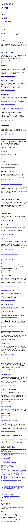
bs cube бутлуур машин (6, 459)
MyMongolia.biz (5, 94)
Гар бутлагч (4, 40)
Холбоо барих (7, 21)
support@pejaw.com (8, 4)
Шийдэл (6, 17)
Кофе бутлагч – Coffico (7, 52)
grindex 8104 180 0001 (6, 461)
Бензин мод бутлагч (6, 359)
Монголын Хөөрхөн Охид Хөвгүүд (10, 171)
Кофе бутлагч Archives (7, 304)
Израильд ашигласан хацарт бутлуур (10, 474)
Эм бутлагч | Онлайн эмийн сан (9, 254)
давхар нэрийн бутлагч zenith (8, 389)
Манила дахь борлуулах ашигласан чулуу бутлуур (13, 453)
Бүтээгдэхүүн (7, 15)
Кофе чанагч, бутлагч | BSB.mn (9, 420)
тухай (5, 19)
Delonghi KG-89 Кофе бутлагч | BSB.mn (11, 199)
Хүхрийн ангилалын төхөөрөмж (9, 462)
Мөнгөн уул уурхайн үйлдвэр (11, 488)
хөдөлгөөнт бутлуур (6, 455)
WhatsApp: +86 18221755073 (8, 48)
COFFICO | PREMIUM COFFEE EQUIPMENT (13, 139)
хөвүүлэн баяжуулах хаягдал (8, 466)
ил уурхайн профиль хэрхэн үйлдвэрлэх (11, 480)
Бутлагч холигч (5, 125)
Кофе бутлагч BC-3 (6, 374)
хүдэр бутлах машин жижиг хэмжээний (11, 476)
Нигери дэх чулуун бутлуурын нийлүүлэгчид (12, 473)
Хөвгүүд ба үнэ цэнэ (6, 213)
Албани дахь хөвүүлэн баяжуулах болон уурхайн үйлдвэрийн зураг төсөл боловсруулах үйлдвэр (13, 471)
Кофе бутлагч (4, 238)
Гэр (4, 14)
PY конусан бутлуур (9, 497)
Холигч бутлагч (5, 343)
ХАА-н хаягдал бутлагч (7, 275)
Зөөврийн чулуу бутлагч (7, 290)
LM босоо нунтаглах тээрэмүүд (12, 496)
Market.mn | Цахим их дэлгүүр (9, 224)
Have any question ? (8, 1)
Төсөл (5, 18)
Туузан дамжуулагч (8, 494)
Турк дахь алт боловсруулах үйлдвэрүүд (11, 463)
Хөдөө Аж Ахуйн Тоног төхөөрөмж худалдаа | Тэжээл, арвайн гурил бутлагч (13, 316)
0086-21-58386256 (8, 3)
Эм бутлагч (4, 151)
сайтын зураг (16, 521)
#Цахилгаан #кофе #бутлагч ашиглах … (11, 184)
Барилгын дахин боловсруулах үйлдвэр (14, 486)
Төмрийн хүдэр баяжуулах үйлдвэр (13, 487)
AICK (5, 8)
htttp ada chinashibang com (7, 454)
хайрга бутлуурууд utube (7, 451)
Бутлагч (3, 161)
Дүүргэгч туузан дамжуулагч (8, 447)
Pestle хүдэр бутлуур (6, 465)
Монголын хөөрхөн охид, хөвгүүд (10, 264)
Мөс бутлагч (4, 65)
